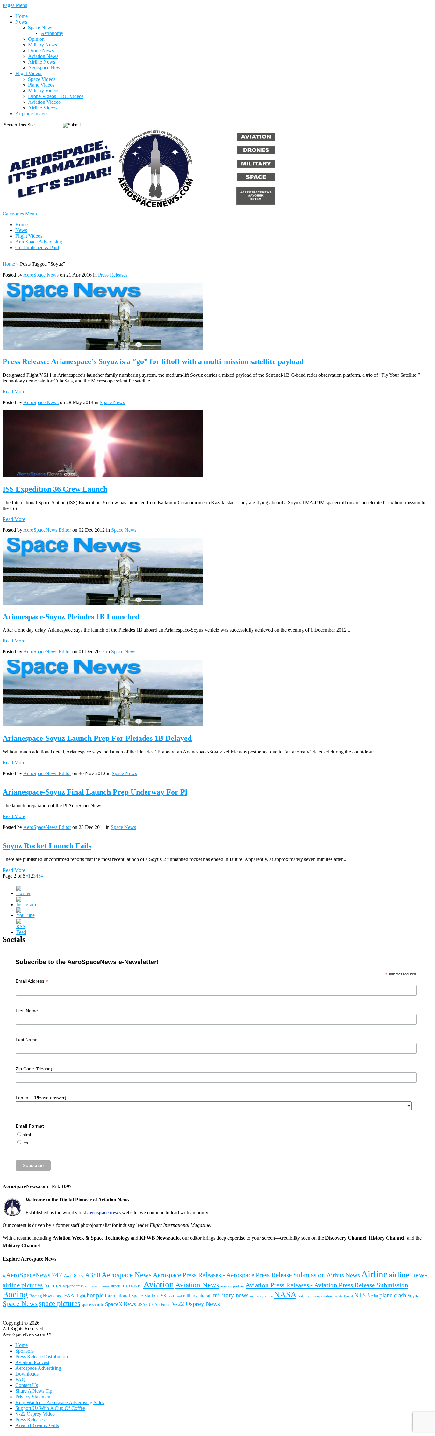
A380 (92, 1275)
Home (21, 16)
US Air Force (159, 1304)
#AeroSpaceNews (26, 1275)
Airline (374, 1274)
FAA (69, 1295)
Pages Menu (15, 5)
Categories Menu (20, 213)
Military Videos (43, 90)
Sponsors (24, 1351)
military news (231, 1295)
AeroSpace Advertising (38, 241)
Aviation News (43, 56)
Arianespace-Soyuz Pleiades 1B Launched (71, 617)
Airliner (53, 1286)
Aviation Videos (44, 102)
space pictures (59, 1303)
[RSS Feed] (21, 932)
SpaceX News (120, 1304)
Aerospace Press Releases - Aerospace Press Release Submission (239, 1274)
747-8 (70, 1275)
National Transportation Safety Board (325, 1296)
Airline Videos (42, 107)
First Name (27, 1010)
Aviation (158, 1284)
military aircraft (197, 1295)
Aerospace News (45, 67)
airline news (408, 1274)
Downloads (27, 1373)
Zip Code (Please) (34, 1068)
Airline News (41, 62)
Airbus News (343, 1274)
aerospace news (104, 1212)
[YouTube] (25, 915)
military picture (261, 1296)
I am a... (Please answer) (41, 1097)
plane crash (392, 1295)
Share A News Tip (33, 1391)
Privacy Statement (33, 1396)
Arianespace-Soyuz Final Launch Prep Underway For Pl (95, 792)
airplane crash (73, 1286)
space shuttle (93, 1304)
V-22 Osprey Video (35, 1414)
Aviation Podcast (32, 1362)
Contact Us (26, 1385)
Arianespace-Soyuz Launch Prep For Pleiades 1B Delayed (97, 738)
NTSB (362, 1295)
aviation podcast (232, 1286)
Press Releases (112, 274)
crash (58, 1295)
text (26, 1142)
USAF (142, 1304)
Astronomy (52, 33)
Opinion (36, 39)
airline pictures (23, 1285)
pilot (374, 1296)
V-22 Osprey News (196, 1303)
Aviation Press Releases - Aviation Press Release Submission (327, 1285)
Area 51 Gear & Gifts (37, 1425)
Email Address (32, 981)
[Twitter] (23, 893)
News (21, 22)
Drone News (41, 50)
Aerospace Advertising (38, 1368)
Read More (14, 391)
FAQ (20, 1379)
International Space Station (131, 1295)
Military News (42, 44)
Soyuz (413, 1295)
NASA (285, 1294)
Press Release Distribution (41, 1356)
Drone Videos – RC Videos (55, 96)
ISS (162, 1295)
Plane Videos (41, 85)
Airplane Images (31, 113)
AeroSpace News (41, 274)
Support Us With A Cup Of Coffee (50, 1408)
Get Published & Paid (37, 247)
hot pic (95, 1295)
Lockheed (174, 1296)
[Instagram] (26, 904)
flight (80, 1295)
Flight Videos (28, 73)
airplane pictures (97, 1286)
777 (81, 1276)
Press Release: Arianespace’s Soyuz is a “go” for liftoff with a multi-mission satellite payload (153, 361)
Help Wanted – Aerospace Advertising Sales (59, 1402)
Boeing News (40, 1295)
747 (57, 1275)
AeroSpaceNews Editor (47, 530)
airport (115, 1286)
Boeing (15, 1294)
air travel (132, 1286)
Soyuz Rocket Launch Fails (47, 846)
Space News (40, 27)
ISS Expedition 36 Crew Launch (55, 489)
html (26, 1134)
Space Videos (41, 79)
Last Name (27, 1039)
